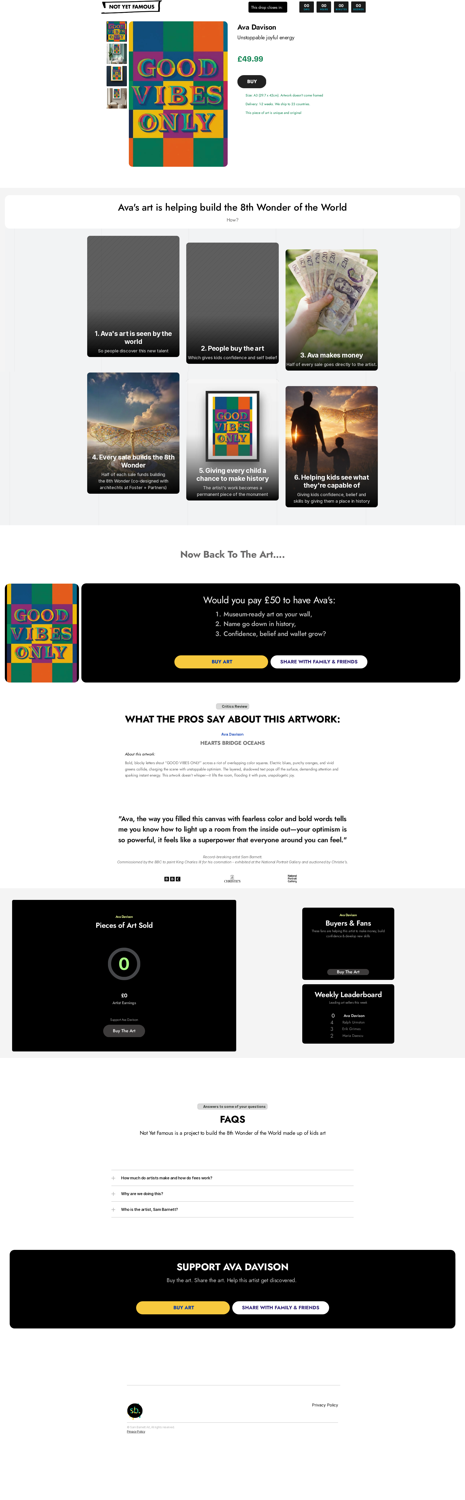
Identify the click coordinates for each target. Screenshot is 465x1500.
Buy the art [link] (124, 1031)
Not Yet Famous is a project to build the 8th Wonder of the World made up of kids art (233, 1133)
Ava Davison (232, 734)
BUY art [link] (221, 661)
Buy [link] (252, 81)
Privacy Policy (136, 1431)
